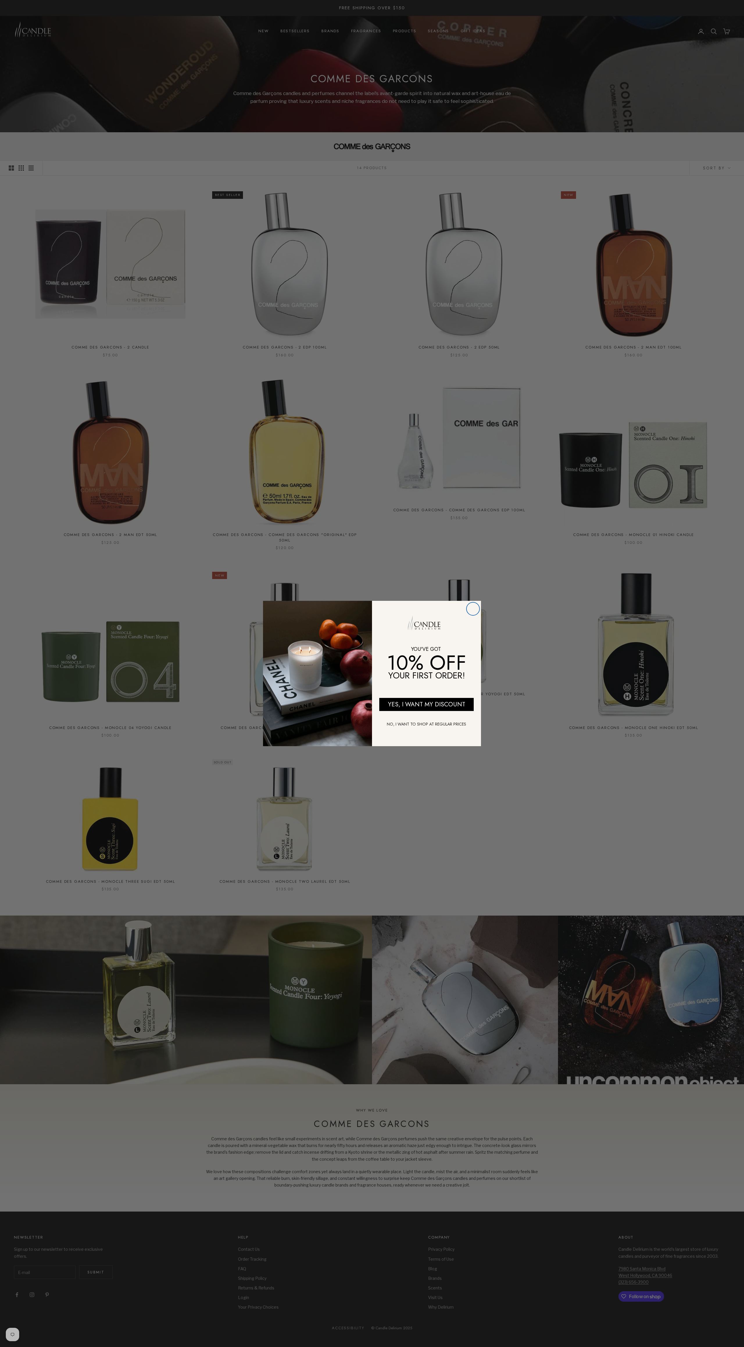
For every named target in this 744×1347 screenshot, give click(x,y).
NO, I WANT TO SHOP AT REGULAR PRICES (426, 724)
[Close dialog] (473, 608)
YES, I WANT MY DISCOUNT (426, 704)
